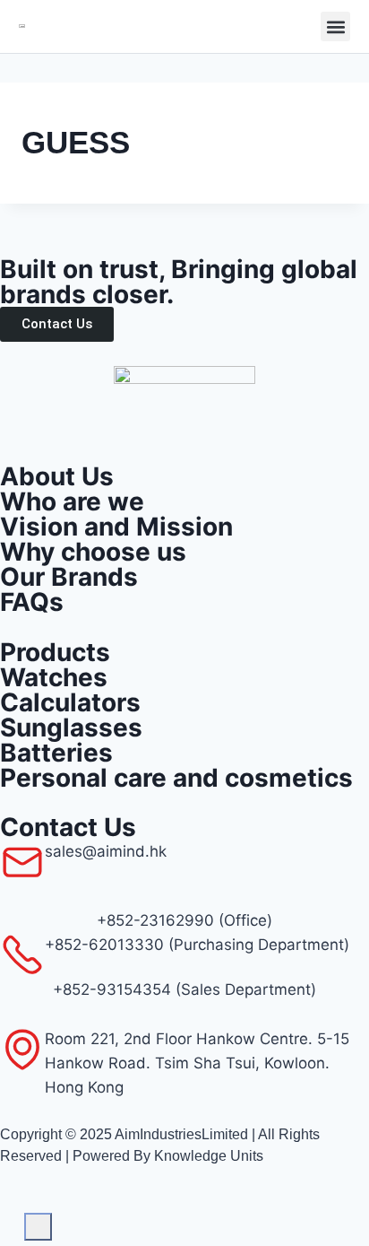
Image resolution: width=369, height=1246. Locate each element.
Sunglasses (71, 727)
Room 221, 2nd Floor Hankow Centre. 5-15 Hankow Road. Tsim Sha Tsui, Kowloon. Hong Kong (197, 1063)
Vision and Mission (116, 526)
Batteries (56, 752)
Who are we (72, 501)
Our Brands (69, 577)
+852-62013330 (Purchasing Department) (197, 945)
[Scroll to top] (12, 1215)
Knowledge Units (208, 1155)
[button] (335, 26)
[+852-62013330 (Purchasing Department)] (22, 955)
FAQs (32, 602)
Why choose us (93, 551)
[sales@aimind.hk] (22, 862)
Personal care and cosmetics (176, 777)
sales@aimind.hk (106, 851)
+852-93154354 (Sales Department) (184, 989)
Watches (53, 677)
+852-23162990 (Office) (184, 920)
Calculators (70, 702)
